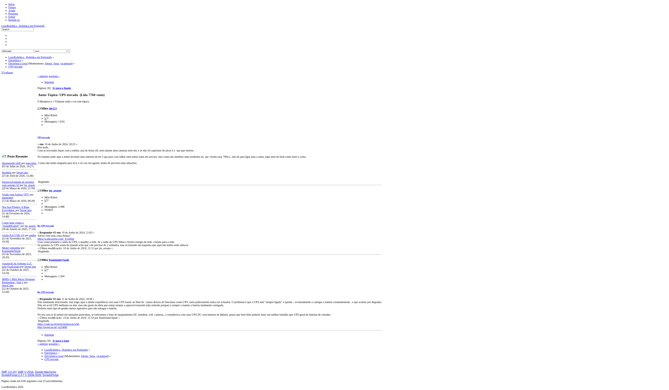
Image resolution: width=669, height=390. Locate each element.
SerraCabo (22, 172)
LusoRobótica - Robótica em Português (23, 25)
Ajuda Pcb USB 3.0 (13, 235)
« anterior (42, 76)
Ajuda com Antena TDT (15, 194)
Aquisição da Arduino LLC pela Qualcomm (17, 265)
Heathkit (6, 172)
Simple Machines (45, 371)
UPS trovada (43, 137)
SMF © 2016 (25, 371)
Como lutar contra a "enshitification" (13, 224)
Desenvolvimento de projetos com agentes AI (18, 184)
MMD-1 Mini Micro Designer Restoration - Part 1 (18, 281)
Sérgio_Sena (52, 63)
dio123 (53, 108)
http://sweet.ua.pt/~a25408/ (52, 327)
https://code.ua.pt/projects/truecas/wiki (58, 324)
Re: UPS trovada (45, 225)
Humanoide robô (11, 163)
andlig (32, 235)
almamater (7, 197)
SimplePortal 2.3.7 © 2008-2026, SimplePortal (30, 375)
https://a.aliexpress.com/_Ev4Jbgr (55, 238)
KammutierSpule (11, 251)
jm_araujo (29, 185)
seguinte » (54, 76)
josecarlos (31, 163)
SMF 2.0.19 (8, 371)
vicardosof (66, 63)
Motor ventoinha (11, 247)
